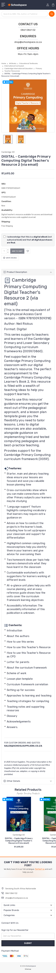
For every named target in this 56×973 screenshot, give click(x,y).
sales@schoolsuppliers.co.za (23, 746)
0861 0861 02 (28, 30)
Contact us (40, 869)
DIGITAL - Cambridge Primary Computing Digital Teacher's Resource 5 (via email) (19, 840)
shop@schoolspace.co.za (28, 42)
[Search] (52, 14)
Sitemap (28, 969)
